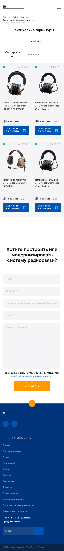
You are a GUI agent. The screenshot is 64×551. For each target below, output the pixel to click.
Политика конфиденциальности (18, 505)
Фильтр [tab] (36, 42)
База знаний (9, 463)
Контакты (7, 487)
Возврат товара (10, 493)
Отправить (32, 386)
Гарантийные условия (13, 499)
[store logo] (13, 7)
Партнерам (8, 481)
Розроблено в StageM (35, 547)
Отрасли (7, 475)
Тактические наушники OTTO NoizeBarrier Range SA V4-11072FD (47, 106)
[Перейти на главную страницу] (4, 17)
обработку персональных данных (32, 376)
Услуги (6, 457)
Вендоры (7, 469)
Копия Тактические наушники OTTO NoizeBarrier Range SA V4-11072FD (15, 106)
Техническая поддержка (15, 511)
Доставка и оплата (12, 451)
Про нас (7, 445)
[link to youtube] (14, 424)
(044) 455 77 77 (19, 439)
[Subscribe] (39, 531)
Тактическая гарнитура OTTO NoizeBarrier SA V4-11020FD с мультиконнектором (15, 183)
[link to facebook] (6, 424)
